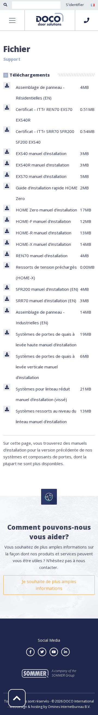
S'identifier (75, 4)
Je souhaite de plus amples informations (49, 584)
